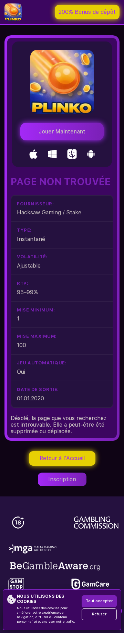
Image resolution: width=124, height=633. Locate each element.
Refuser (99, 614)
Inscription (62, 479)
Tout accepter (99, 601)
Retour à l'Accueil (62, 458)
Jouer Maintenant (62, 131)
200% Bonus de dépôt (87, 12)
